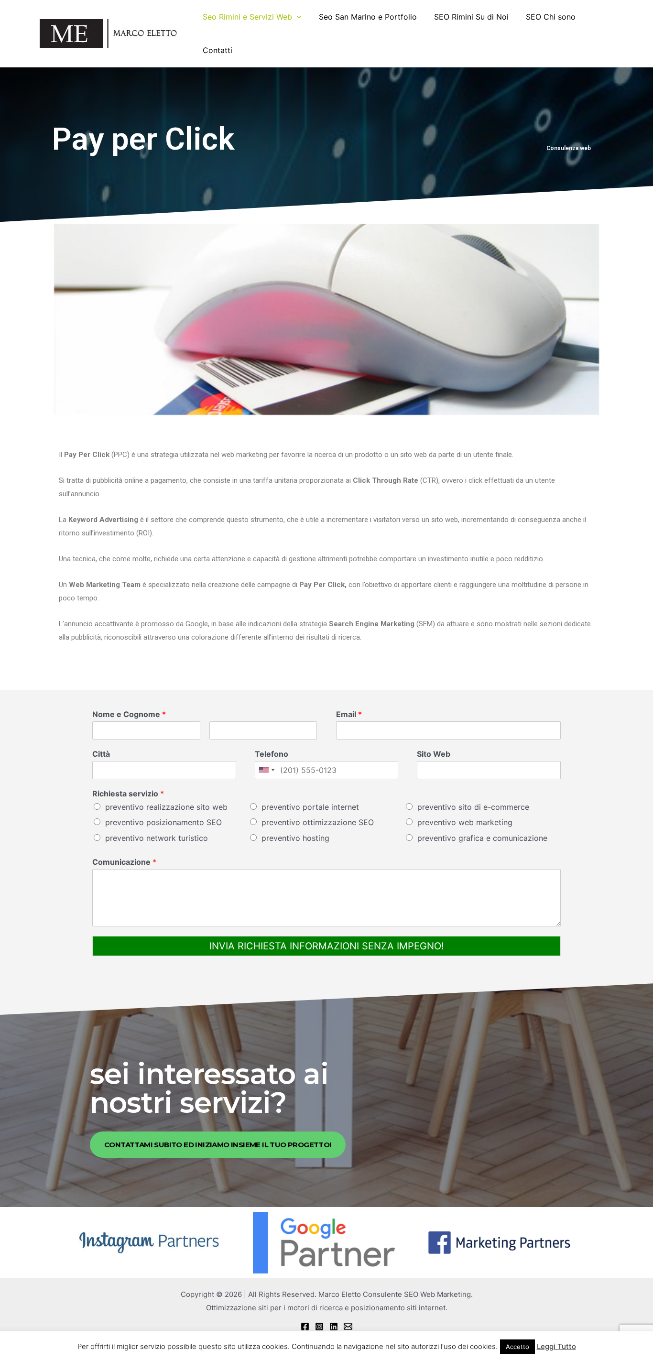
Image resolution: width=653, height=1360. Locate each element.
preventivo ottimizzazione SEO (317, 822)
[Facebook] (305, 1326)
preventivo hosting (295, 838)
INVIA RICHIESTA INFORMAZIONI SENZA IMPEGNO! (326, 946)
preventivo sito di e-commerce (473, 807)
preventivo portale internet (310, 807)
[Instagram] (319, 1326)
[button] (218, 1145)
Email (349, 714)
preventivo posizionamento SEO (163, 822)
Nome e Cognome (129, 714)
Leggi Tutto (556, 1346)
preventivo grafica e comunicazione (482, 838)
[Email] (348, 1326)
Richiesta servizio (128, 793)
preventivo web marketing (464, 822)
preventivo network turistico (156, 838)
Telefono (271, 754)
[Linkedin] (333, 1326)
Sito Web (433, 754)
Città (101, 754)
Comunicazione (124, 862)
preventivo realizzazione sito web (166, 807)
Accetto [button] (517, 1346)
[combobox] (266, 770)
